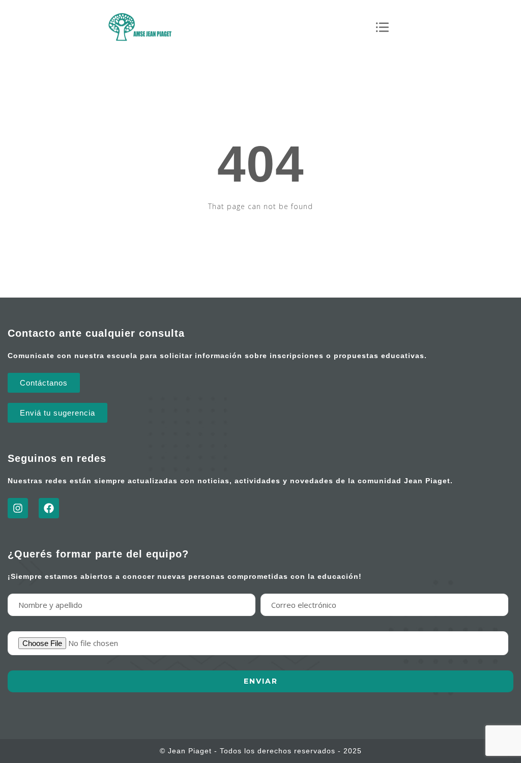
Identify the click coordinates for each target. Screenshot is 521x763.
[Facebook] (49, 508)
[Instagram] (18, 508)
